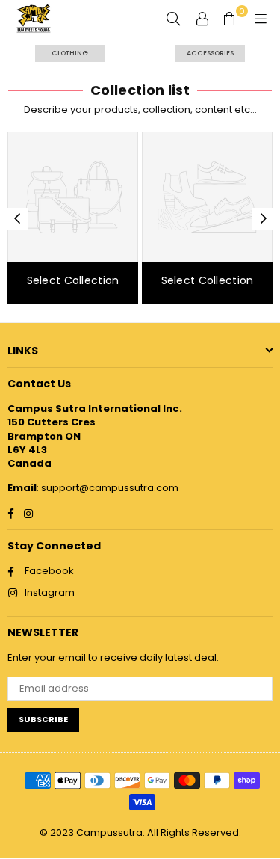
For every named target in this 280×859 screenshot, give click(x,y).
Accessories (210, 53)
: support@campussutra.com (107, 488)
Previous (17, 219)
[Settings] (202, 18)
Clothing (70, 53)
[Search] (173, 18)
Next (263, 219)
